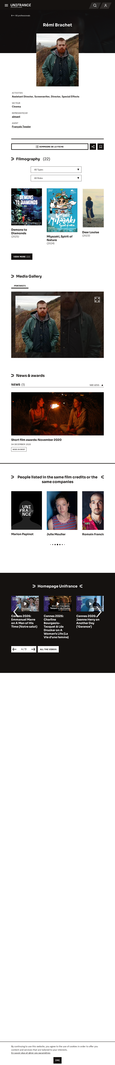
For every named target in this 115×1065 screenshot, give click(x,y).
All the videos (48, 649)
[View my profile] (105, 6)
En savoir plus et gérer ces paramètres (30, 1052)
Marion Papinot (22, 534)
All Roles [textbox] (38, 178)
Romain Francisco (95, 534)
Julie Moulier (56, 534)
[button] (97, 300)
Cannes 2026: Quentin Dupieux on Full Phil (88, 619)
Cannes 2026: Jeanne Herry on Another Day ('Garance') (55, 621)
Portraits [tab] (20, 285)
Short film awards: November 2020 (36, 440)
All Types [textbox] (38, 169)
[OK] (57, 1060)
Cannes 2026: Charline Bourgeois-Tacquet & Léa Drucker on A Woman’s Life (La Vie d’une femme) (23, 626)
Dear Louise (90, 232)
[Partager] (93, 146)
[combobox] (56, 169)
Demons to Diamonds (19, 231)
